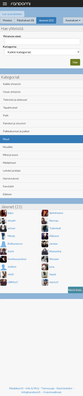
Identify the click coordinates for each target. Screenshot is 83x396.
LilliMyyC (13, 282)
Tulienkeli (55, 228)
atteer (11, 228)
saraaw (53, 243)
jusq (51, 266)
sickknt (12, 266)
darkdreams (56, 212)
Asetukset (72, 20)
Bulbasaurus (15, 243)
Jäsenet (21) (46, 20)
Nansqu (53, 220)
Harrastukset (11, 178)
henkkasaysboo (17, 259)
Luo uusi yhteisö (12, 14)
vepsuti (53, 282)
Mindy (11, 235)
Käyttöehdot (64, 388)
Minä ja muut (10, 154)
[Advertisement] (41, 343)
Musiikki (8, 147)
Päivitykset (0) (25, 20)
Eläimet (7, 194)
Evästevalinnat (53, 392)
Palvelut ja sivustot (14, 123)
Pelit (5, 115)
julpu (11, 212)
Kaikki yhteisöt (12, 84)
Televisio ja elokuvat (15, 99)
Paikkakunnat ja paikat (16, 131)
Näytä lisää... (75, 289)
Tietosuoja (47, 388)
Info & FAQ (32, 388)
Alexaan (54, 259)
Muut (6, 139)
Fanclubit (8, 186)
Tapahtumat (10, 107)
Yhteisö (7, 20)
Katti (11, 251)
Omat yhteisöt (12, 91)
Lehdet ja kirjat (12, 170)
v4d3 (11, 274)
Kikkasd (54, 235)
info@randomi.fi (30, 392)
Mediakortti (16, 388)
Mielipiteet (9, 162)
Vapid (52, 274)
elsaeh (12, 220)
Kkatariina (55, 251)
